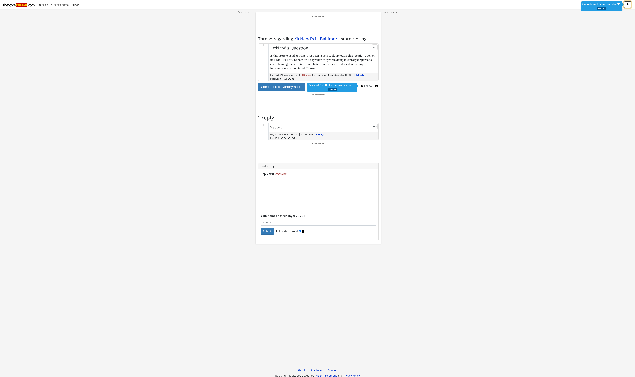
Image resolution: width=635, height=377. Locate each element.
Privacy (75, 4)
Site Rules (316, 370)
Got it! (601, 8)
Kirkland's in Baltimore (317, 39)
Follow (367, 86)
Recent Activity (61, 4)
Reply (361, 74)
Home (45, 4)
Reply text (274, 174)
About (301, 370)
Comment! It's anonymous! (281, 86)
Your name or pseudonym (283, 216)
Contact (333, 370)
